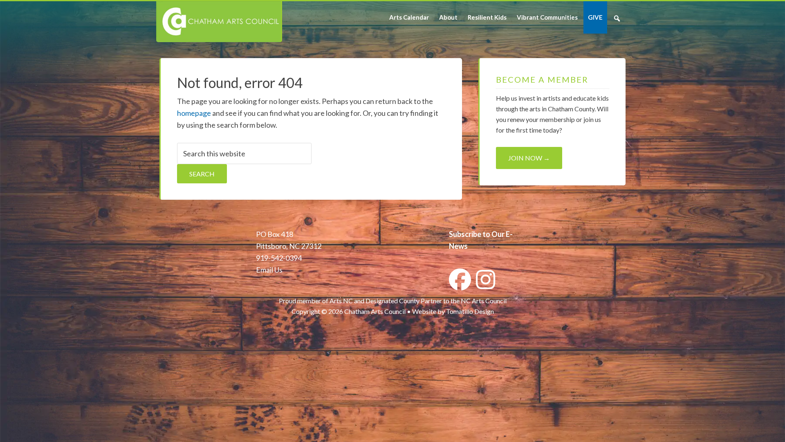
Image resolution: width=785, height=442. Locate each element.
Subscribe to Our (477, 234)
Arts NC (341, 300)
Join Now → (529, 158)
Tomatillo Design (470, 311)
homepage (194, 112)
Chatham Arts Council (218, 21)
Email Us (269, 269)
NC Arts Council (484, 300)
